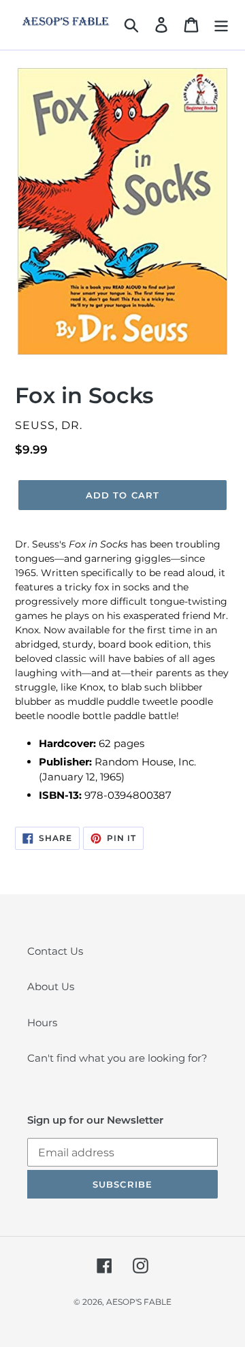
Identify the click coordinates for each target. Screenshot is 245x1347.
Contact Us (55, 951)
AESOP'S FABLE (139, 1302)
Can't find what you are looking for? (117, 1057)
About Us (50, 986)
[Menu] (221, 24)
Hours (42, 1022)
